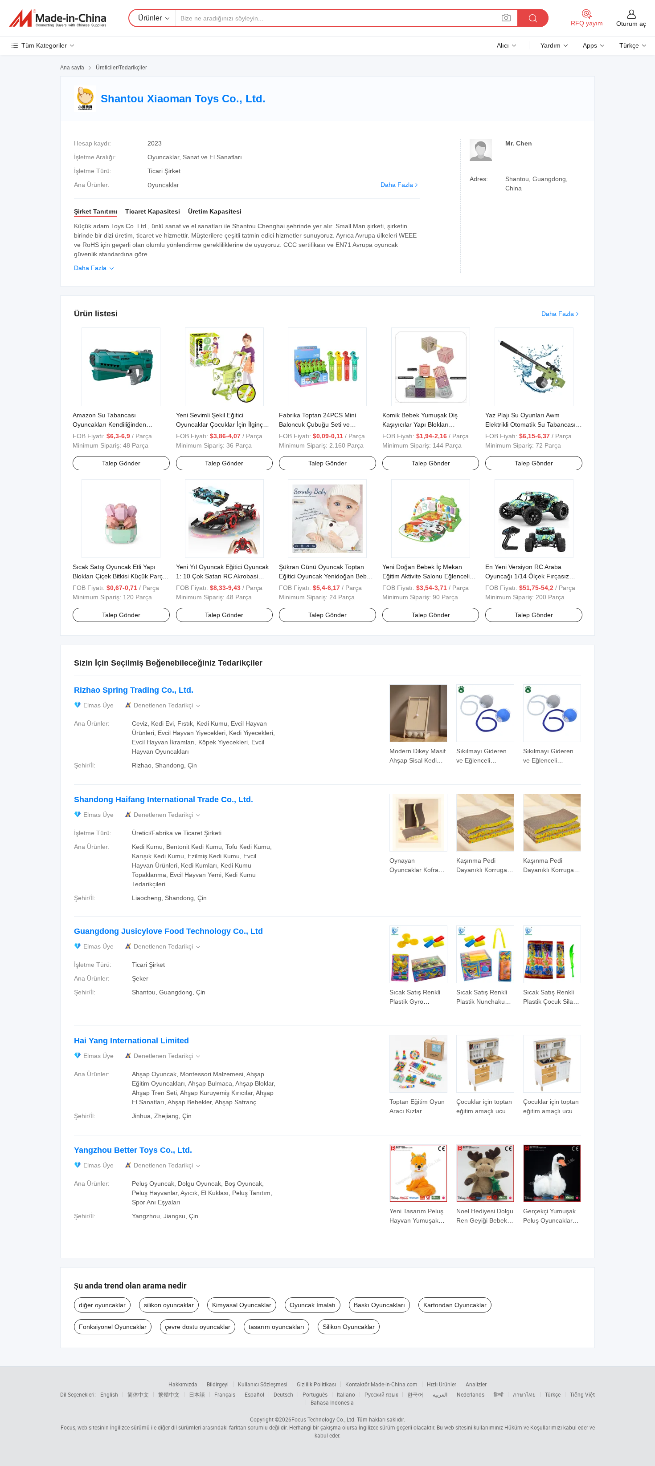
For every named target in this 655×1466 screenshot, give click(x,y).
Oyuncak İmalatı (313, 1304)
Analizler (476, 1384)
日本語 (197, 1394)
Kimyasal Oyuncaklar (241, 1304)
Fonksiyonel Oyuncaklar (113, 1326)
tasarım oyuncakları (276, 1326)
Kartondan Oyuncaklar (455, 1304)
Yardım (550, 45)
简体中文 (138, 1394)
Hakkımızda (182, 1384)
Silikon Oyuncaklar (349, 1326)
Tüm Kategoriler (44, 45)
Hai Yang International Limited (131, 1040)
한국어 (415, 1394)
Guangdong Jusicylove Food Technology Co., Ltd (168, 931)
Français (224, 1394)
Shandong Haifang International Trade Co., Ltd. (163, 799)
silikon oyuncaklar (169, 1304)
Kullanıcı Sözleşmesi (262, 1384)
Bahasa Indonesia (332, 1402)
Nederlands (470, 1394)
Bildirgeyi (218, 1384)
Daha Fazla (397, 184)
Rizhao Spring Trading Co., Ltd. (133, 690)
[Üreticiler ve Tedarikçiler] (57, 18)
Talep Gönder (121, 463)
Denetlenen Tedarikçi (168, 705)
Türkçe (553, 1394)
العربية (440, 1394)
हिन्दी (499, 1394)
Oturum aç (631, 23)
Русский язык (381, 1394)
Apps (590, 45)
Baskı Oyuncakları (379, 1304)
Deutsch (283, 1394)
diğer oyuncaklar (102, 1304)
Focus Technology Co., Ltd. (323, 1419)
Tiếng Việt (582, 1394)
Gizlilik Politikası (316, 1384)
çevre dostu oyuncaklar (197, 1326)
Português (315, 1394)
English (109, 1394)
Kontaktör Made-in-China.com (381, 1384)
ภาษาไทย (524, 1394)
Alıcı (503, 45)
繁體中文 (169, 1394)
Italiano (346, 1394)
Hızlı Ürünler (441, 1384)
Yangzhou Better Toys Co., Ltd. (133, 1150)
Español (254, 1394)
